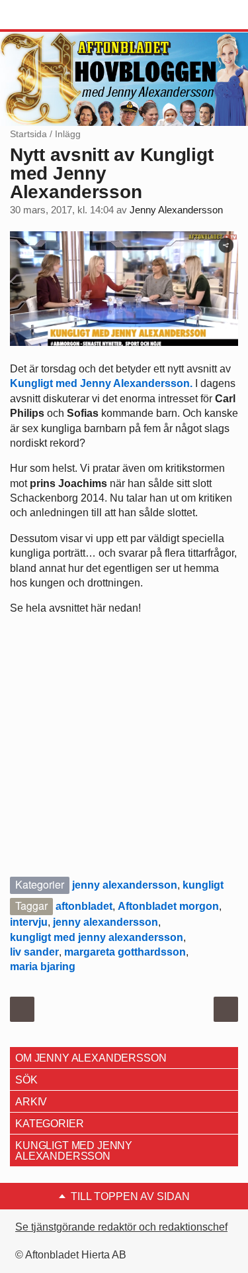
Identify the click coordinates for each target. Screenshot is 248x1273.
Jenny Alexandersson (176, 210)
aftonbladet (84, 906)
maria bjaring (42, 966)
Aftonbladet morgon (168, 906)
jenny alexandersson (124, 885)
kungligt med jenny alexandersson (96, 937)
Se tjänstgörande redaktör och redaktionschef (121, 1227)
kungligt (203, 885)
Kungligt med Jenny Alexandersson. (101, 383)
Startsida (28, 134)
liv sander (34, 952)
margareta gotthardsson (125, 952)
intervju (29, 922)
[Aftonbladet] (59, 15)
